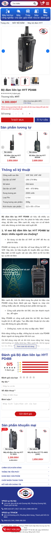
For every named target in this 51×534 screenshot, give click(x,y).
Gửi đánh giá (25, 414)
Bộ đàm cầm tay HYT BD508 (37, 156)
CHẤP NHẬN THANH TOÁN (12, 480)
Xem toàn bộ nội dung (25, 346)
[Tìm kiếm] (34, 3)
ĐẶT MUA (18, 120)
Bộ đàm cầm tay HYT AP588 (12, 156)
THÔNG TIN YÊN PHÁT (10, 472)
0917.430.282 (13, 529)
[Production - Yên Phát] (5, 3)
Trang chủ (5, 23)
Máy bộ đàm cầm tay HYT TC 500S (13, 453)
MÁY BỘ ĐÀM (18, 23)
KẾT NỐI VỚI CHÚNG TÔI (11, 484)
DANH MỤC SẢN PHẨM (11, 476)
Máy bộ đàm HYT (35, 23)
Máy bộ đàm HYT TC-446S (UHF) (38, 453)
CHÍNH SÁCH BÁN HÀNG (11, 468)
